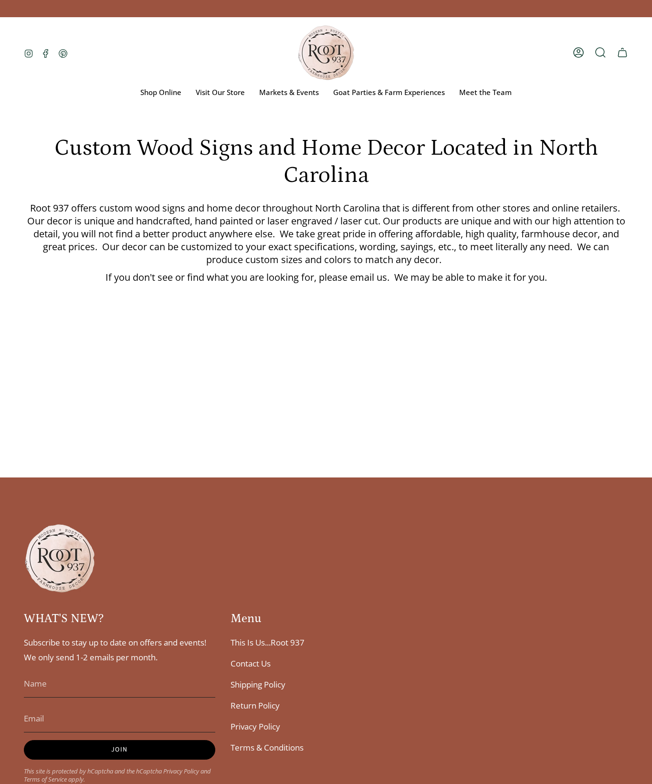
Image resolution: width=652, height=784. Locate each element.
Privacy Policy (181, 771)
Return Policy (255, 705)
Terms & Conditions (267, 747)
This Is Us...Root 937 (268, 642)
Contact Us (251, 663)
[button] (600, 52)
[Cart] (622, 52)
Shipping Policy (258, 684)
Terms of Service (45, 779)
